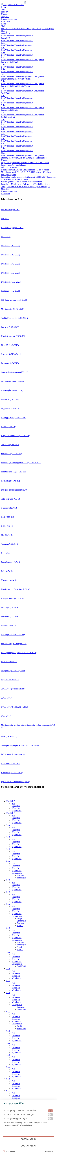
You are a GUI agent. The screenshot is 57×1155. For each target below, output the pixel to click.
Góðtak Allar (28, 1145)
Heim (3, 24)
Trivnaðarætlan (23, 186)
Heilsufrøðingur (27, 28)
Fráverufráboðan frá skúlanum (13, 165)
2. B (3, 64)
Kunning (4, 160)
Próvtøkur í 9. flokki (42, 172)
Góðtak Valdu (28, 1139)
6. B (3, 119)
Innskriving (6, 184)
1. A (3, 43)
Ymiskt (27, 79)
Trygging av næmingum (40, 186)
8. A (3, 134)
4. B (3, 95)
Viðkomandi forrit (34, 182)
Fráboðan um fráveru (40, 162)
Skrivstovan (6, 28)
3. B (3, 81)
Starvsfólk (16, 28)
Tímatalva (18, 36)
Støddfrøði (13, 62)
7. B (3, 129)
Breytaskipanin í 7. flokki (12, 170)
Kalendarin (5, 194)
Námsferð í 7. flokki (25, 172)
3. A (3, 74)
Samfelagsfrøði (40, 158)
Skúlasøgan (39, 28)
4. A (3, 88)
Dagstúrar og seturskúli (11, 162)
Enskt (3, 117)
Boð (3, 36)
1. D (3, 52)
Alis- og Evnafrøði (26, 158)
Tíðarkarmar (50, 177)
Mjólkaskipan (17, 184)
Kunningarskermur (9, 191)
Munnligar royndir (9, 172)
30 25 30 (20, 4)
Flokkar (4, 31)
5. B (3, 105)
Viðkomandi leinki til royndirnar (14, 179)
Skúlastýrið (49, 28)
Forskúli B (5, 38)
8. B (3, 138)
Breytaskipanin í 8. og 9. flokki (36, 170)
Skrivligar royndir (8, 174)
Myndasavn (28, 36)
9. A (3, 143)
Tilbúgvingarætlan (9, 186)
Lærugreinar (39, 60)
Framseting (6, 177)
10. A (3, 153)
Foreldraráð (26, 162)
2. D (3, 69)
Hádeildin (13, 167)
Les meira (10, 1151)
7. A (3, 124)
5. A (3, 100)
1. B (3, 48)
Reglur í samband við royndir (23, 177)
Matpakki (5, 189)
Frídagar (5, 167)
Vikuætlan (9, 36)
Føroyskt (5, 62)
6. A (3, 112)
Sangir (4, 79)
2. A (3, 57)
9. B (3, 148)
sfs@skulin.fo (10, 4)
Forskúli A (5, 33)
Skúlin (3, 26)
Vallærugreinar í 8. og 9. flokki (14, 182)
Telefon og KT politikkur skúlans (37, 184)
